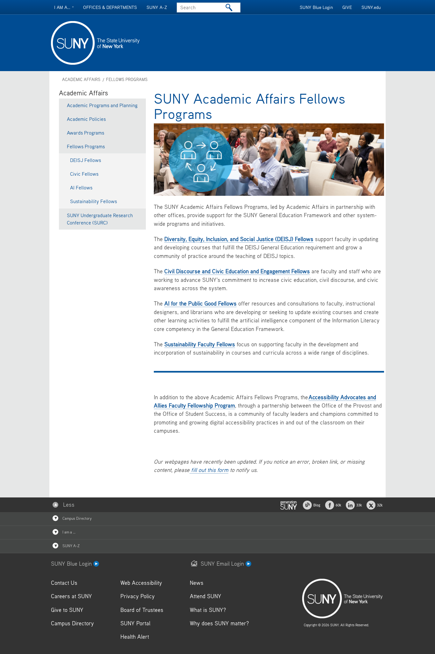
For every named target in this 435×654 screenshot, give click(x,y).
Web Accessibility (141, 582)
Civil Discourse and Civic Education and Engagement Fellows (237, 271)
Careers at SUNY (71, 596)
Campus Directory (76, 518)
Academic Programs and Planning (102, 105)
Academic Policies (86, 119)
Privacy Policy (137, 596)
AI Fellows (81, 187)
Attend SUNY (205, 596)
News (196, 582)
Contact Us (64, 582)
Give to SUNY (67, 609)
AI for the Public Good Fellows (200, 303)
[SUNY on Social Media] (288, 504)
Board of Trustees (141, 609)
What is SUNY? (208, 609)
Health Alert (134, 636)
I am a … (68, 532)
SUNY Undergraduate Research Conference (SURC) (100, 218)
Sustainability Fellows (93, 201)
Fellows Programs (126, 79)
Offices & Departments (110, 7)
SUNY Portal (135, 623)
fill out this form (208, 470)
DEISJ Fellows (85, 160)
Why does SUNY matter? (219, 623)
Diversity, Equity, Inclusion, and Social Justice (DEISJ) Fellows (238, 239)
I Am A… (62, 7)
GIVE (347, 7)
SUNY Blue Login (316, 7)
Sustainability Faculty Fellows (199, 344)
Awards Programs (85, 133)
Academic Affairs (81, 79)
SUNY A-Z (156, 7)
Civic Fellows (84, 174)
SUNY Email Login (223, 563)
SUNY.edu (371, 7)
